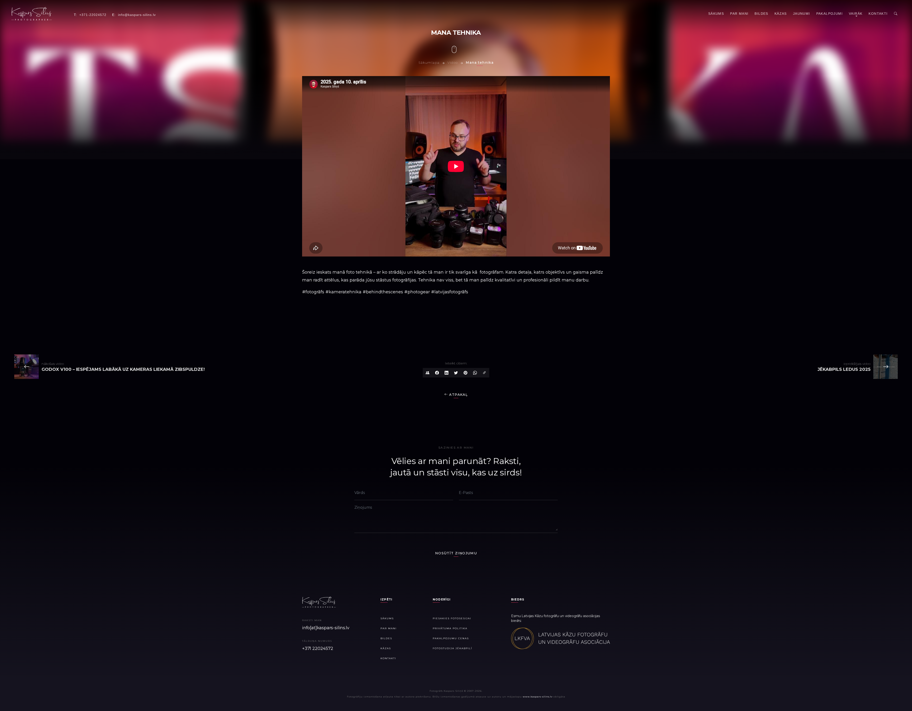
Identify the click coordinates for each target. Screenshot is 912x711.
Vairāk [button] (855, 13)
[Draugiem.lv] (427, 372)
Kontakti (878, 13)
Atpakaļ (458, 394)
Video (452, 62)
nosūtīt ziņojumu (456, 553)
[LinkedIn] (446, 372)
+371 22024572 (317, 648)
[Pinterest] (465, 372)
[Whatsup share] (475, 372)
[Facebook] (437, 372)
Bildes (761, 13)
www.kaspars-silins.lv (537, 696)
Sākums (716, 13)
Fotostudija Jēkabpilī (452, 648)
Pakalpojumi (829, 13)
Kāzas (780, 13)
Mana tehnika (480, 62)
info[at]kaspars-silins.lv (325, 627)
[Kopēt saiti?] (484, 372)
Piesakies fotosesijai (452, 618)
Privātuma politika (450, 628)
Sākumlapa (429, 62)
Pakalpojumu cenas (451, 638)
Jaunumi (801, 13)
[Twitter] (456, 372)
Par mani (739, 13)
